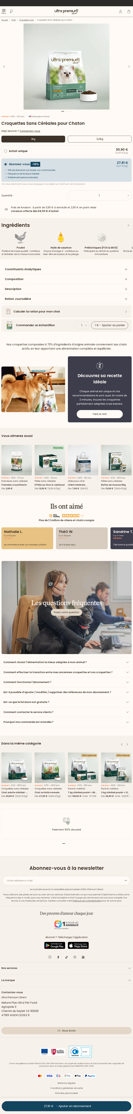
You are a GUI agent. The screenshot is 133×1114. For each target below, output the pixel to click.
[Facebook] (58, 957)
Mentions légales (67, 1083)
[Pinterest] (75, 957)
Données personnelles (66, 1093)
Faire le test (100, 414)
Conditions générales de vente (66, 1088)
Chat (13, 20)
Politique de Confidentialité (87, 900)
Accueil (4, 20)
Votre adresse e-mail (20, 880)
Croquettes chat (26, 20)
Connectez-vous (30, 131)
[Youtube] (83, 957)
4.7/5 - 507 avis (17, 116)
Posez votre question (66, 612)
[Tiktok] (66, 957)
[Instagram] (50, 957)
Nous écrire (69, 1030)
